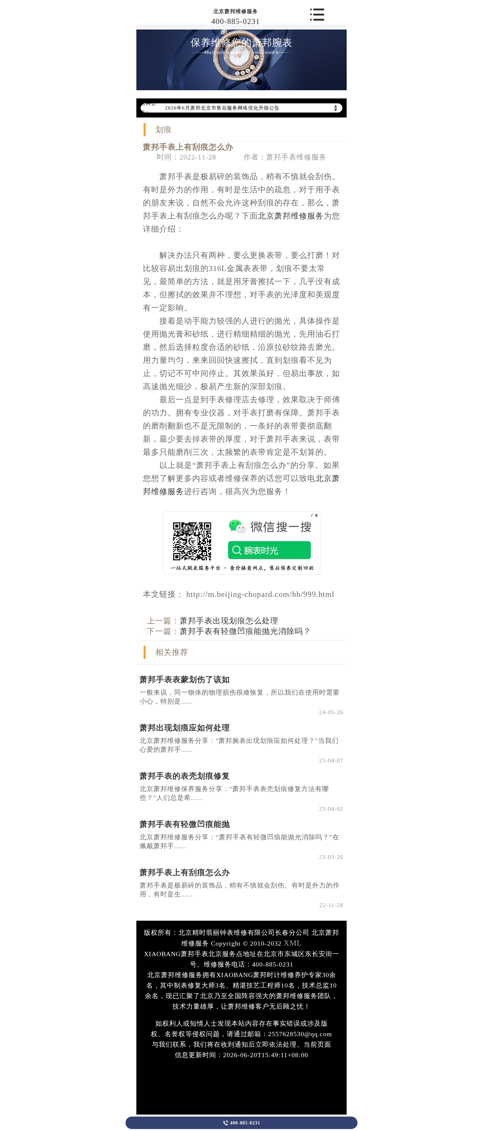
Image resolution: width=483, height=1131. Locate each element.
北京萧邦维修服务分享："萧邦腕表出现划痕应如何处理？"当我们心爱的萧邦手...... (239, 745)
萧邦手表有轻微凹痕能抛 (185, 824)
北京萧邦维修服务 (235, 11)
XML (293, 943)
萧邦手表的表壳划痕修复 (185, 776)
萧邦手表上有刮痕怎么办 (185, 872)
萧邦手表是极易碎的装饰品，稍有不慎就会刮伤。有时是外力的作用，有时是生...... (240, 890)
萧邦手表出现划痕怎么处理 (229, 621)
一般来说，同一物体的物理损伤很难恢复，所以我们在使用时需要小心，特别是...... (240, 697)
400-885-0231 (235, 21)
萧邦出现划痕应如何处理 (185, 727)
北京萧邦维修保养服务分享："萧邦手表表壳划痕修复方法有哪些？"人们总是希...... (234, 793)
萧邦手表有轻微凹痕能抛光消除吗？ (245, 631)
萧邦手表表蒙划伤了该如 (185, 679)
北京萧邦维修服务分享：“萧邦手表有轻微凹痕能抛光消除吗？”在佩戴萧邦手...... (239, 841)
